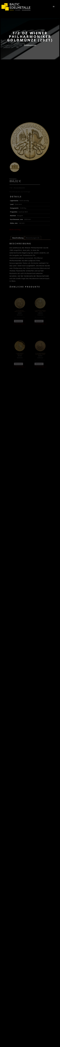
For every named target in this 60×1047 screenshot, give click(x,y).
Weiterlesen (18, 321)
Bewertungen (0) (32, 238)
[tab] (18, 238)
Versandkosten (19, 187)
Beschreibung (17, 238)
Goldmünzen (30, 45)
